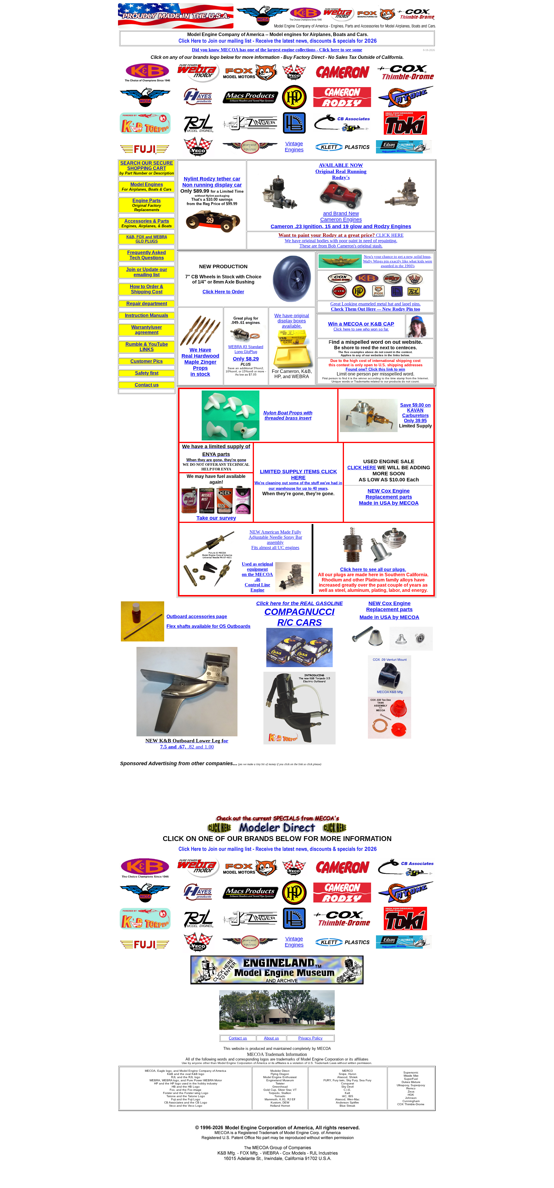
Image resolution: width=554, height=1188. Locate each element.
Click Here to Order (223, 291)
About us (271, 1038)
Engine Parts (146, 200)
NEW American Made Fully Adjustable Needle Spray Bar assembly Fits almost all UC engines (275, 540)
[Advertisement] (277, 781)
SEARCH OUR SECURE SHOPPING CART (146, 166)
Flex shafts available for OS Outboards (208, 626)
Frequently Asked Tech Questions (146, 255)
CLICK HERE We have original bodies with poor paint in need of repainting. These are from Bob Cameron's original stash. (341, 240)
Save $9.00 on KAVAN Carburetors (415, 410)
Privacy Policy (310, 1038)
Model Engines (146, 184)
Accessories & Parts (146, 221)
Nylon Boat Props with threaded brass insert (287, 415)
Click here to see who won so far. (361, 329)
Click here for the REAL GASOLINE (299, 603)
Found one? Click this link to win (375, 369)
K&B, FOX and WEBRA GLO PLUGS (146, 239)
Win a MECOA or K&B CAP (361, 324)
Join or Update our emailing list (146, 272)
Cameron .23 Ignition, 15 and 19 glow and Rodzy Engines (341, 226)
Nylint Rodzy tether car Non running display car (212, 182)
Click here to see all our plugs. (373, 569)
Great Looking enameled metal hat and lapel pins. (375, 306)
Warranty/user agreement (146, 330)
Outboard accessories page (196, 616)
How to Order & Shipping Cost (146, 289)
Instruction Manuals (146, 315)
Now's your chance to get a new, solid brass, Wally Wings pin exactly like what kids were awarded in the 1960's (397, 261)
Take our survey (216, 518)
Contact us (147, 384)
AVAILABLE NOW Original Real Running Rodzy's (340, 171)
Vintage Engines (294, 147)
